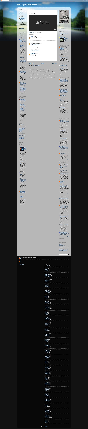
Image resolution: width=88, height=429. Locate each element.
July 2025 (46, 281)
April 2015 (46, 394)
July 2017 (46, 361)
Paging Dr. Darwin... (23, 192)
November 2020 (47, 350)
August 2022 (47, 324)
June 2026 (46, 268)
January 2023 (47, 318)
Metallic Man (61, 246)
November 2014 (47, 400)
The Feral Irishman (63, 37)
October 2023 (47, 307)
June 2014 (46, 406)
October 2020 (47, 351)
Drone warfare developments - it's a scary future (64, 174)
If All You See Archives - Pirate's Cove (64, 99)
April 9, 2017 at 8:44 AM (35, 50)
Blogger (46, 426)
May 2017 (46, 363)
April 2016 (46, 379)
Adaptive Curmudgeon (64, 224)
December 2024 (47, 290)
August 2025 (47, 280)
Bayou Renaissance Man (64, 173)
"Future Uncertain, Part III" (25, 149)
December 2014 (47, 399)
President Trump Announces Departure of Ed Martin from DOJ (64, 58)
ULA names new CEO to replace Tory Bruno (63, 130)
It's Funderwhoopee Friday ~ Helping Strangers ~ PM (23, 101)
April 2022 (46, 329)
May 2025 (46, 284)
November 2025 (47, 276)
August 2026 (47, 265)
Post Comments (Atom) (36, 65)
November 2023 (47, 306)
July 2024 (46, 296)
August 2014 (47, 404)
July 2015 (46, 390)
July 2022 (46, 325)
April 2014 (46, 409)
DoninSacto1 (33, 53)
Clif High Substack (22, 128)
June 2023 (46, 312)
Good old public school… (63, 170)
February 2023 (47, 317)
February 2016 (47, 382)
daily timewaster (62, 95)
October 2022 (47, 322)
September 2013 (47, 417)
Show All (68, 159)
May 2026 (46, 269)
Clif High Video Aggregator (21, 130)
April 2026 (46, 270)
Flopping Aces (22, 18)
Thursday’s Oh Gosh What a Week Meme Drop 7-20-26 (23, 42)
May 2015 (46, 393)
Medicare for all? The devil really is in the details (23, 20)
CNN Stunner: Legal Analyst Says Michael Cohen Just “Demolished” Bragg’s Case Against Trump (64, 67)
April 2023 (46, 314)
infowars (20, 131)
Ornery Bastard (22, 191)
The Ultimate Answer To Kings (63, 249)
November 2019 (47, 355)
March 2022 (47, 330)
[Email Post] (36, 32)
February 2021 (47, 346)
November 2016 (47, 371)
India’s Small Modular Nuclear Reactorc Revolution (64, 234)
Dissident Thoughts (21, 161)
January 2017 (47, 368)
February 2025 (47, 287)
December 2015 (47, 384)
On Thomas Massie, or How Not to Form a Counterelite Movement (23, 181)
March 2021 (47, 345)
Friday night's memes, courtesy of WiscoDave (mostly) (63, 166)
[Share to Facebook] (40, 32)
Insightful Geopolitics (63, 232)
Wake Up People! (23, 71)
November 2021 (47, 335)
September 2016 (47, 373)
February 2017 (47, 367)
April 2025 (46, 285)
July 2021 (46, 340)
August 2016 (47, 374)
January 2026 (47, 274)
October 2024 (47, 292)
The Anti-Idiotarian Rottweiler (21, 197)
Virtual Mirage (62, 107)
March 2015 (47, 395)
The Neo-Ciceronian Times (23, 178)
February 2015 (47, 396)
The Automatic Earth (63, 138)
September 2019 (47, 356)
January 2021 (47, 347)
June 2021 (46, 341)
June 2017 (46, 362)
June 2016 (46, 377)
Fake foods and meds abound (64, 121)
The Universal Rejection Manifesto (23, 199)
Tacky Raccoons (63, 146)
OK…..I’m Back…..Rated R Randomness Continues (64, 186)
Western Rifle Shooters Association (64, 27)
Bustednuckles (62, 32)
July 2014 (46, 405)
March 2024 (47, 301)
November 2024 (47, 291)
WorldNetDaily (21, 139)
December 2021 (47, 334)
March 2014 (47, 410)
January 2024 (47, 303)
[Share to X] (39, 32)
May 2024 (46, 298)
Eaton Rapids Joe (61, 245)
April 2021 (46, 344)
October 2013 (47, 416)
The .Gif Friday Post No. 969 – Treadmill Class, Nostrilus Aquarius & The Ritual (64, 148)
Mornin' (61, 182)
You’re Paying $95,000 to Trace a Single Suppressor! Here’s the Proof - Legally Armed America (64, 91)
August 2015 (47, 389)
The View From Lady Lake (63, 250)
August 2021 (47, 339)
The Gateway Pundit (63, 65)
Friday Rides (62, 49)
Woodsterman (22, 99)
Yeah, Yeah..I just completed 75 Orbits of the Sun (64, 207)
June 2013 (46, 421)
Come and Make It (63, 120)
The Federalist (62, 153)
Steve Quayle (22, 28)
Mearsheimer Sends (63, 28)
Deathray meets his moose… (64, 33)
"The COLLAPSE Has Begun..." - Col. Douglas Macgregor (63, 155)
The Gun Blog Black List (64, 89)
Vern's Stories (62, 181)
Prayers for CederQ (23, 72)
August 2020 (47, 352)
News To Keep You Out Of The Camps (22, 135)
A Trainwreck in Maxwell (64, 198)
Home (42, 63)
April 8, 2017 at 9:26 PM (35, 44)
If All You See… (62, 100)
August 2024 (47, 295)
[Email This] (37, 32)
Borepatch (60, 244)
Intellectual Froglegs (22, 132)
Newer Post (31, 63)
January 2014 (47, 412)
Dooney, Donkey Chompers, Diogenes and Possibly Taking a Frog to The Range (23, 60)
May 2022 (46, 328)
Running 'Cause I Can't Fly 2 (23, 146)
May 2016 (46, 378)
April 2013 (46, 423)
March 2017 (47, 366)
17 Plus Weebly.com (22, 124)
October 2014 (47, 401)
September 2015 (47, 388)
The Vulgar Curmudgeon (27, 5)
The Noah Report (21, 137)
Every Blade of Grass (63, 205)
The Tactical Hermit (22, 46)
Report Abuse (21, 264)
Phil (20, 261)
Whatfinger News (21, 138)
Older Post (54, 63)
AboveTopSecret (21, 125)
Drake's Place (22, 82)
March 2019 (47, 357)
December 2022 (47, 319)
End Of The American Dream (23, 105)
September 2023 (47, 308)
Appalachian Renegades (21, 12)
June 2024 (46, 297)
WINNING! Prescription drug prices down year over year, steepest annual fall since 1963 (64, 81)
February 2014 (47, 411)
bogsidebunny (33, 47)
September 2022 (47, 323)
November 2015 (47, 385)
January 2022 (47, 333)
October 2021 (47, 336)
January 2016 (47, 383)
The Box (21, 174)
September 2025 (47, 279)
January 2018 (47, 358)
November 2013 (47, 415)
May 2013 (46, 422)
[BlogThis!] (38, 32)
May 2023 (46, 313)
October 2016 (47, 372)
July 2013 (46, 420)
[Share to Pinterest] (41, 32)
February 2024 (47, 302)
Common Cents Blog (63, 79)
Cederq (32, 36)
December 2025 (47, 275)
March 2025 (47, 286)
